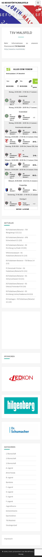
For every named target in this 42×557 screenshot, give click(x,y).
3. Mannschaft (11, 463)
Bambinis (9, 482)
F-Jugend (9, 501)
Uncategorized (11, 525)
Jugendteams (11, 506)
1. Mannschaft (11, 454)
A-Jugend (9, 468)
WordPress (29, 551)
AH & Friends (10, 473)
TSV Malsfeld (10, 520)
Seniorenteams (11, 511)
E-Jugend (9, 496)
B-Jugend (9, 477)
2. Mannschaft (11, 458)
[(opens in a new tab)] (18, 316)
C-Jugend (9, 487)
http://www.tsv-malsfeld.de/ (14, 49)
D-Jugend (9, 492)
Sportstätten (11, 516)
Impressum (8, 539)
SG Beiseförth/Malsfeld (15, 2)
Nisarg (21, 554)
